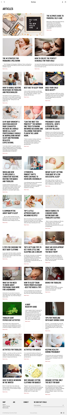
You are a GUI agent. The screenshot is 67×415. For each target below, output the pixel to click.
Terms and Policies (33, 412)
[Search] (4, 2)
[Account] (62, 2)
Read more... (49, 30)
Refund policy (6, 407)
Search (4, 404)
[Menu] (1, 1)
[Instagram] (63, 413)
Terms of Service (6, 406)
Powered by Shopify (13, 412)
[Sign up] (63, 405)
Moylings (7, 412)
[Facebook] (61, 413)
